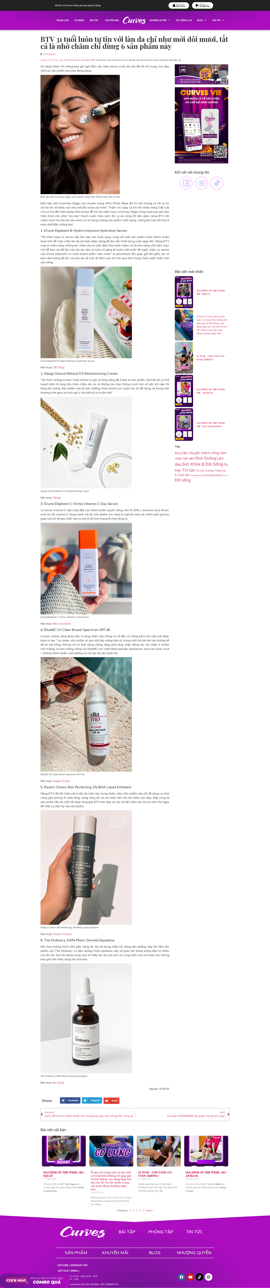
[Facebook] (181, 1277)
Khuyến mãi (112, 20)
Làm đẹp (85, 60)
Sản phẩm (76, 1253)
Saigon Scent (61, 781)
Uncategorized (213, 475)
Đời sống (183, 480)
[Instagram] (208, 1277)
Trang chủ (62, 20)
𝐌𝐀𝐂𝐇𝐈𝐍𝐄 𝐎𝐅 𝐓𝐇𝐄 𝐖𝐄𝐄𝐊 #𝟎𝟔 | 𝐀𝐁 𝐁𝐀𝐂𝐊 (206, 1174)
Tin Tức (216, 20)
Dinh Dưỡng (205, 458)
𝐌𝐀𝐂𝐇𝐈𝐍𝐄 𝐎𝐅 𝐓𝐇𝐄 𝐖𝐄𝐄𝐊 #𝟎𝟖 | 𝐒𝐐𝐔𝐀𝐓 (63, 1174)
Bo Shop (58, 1082)
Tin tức (55, 60)
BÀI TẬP (127, 1232)
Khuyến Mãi (115, 1253)
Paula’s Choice (62, 934)
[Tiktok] (199, 1277)
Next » (150, 1210)
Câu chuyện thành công (200, 453)
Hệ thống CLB (184, 20)
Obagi (57, 497)
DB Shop (58, 367)
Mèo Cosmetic (62, 623)
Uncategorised (196, 475)
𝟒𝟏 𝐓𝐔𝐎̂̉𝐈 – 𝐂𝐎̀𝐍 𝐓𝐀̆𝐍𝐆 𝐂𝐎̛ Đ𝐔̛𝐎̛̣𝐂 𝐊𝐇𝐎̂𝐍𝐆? (155, 1174)
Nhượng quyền (158, 20)
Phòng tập (160, 1232)
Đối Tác (225, 475)
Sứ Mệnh (79, 20)
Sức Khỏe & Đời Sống (69, 60)
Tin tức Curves (205, 470)
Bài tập (94, 20)
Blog (200, 20)
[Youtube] (190, 1277)
